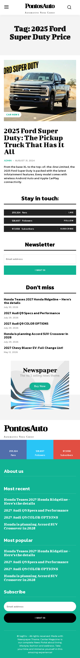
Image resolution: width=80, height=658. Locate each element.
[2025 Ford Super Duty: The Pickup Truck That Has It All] (40, 90)
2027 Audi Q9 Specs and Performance (32, 313)
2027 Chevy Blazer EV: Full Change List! (33, 347)
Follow (68, 220)
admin (8, 160)
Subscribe (67, 228)
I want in (40, 270)
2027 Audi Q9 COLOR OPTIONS (26, 323)
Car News (12, 114)
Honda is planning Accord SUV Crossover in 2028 (36, 335)
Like (71, 212)
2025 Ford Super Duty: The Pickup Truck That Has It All (34, 141)
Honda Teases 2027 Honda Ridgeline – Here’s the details (37, 301)
